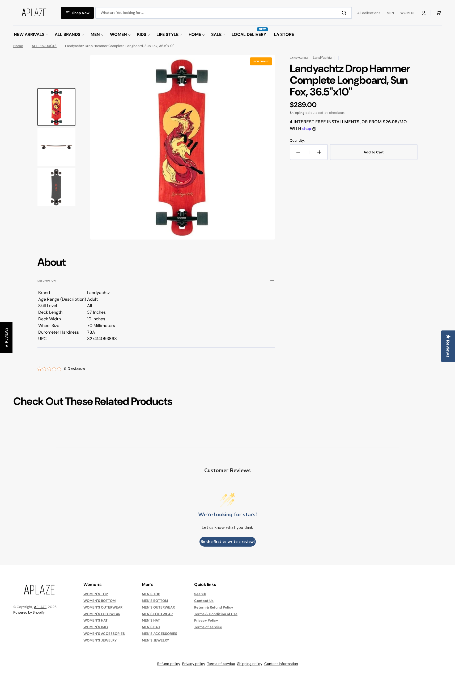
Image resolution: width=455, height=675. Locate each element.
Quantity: (297, 141)
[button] (424, 13)
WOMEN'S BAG (95, 627)
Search (200, 594)
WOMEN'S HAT (95, 620)
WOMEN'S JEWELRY (100, 640)
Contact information (281, 663)
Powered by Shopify (29, 612)
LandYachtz (322, 57)
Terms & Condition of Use (215, 614)
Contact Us (204, 600)
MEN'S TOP (151, 594)
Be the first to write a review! (228, 541)
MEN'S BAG (151, 627)
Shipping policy (249, 663)
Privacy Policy (206, 620)
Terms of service (208, 627)
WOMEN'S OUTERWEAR (102, 607)
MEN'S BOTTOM (155, 600)
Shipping (297, 113)
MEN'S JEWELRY (155, 640)
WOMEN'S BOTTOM (99, 600)
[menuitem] (31, 35)
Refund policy (168, 663)
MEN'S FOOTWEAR (157, 614)
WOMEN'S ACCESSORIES (104, 633)
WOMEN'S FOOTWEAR (101, 614)
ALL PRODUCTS (44, 46)
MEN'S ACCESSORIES (159, 633)
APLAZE (40, 607)
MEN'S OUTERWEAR (158, 607)
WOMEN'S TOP (95, 594)
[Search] (345, 13)
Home (18, 46)
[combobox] (223, 13)
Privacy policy (193, 663)
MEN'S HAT (151, 620)
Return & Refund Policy (213, 607)
